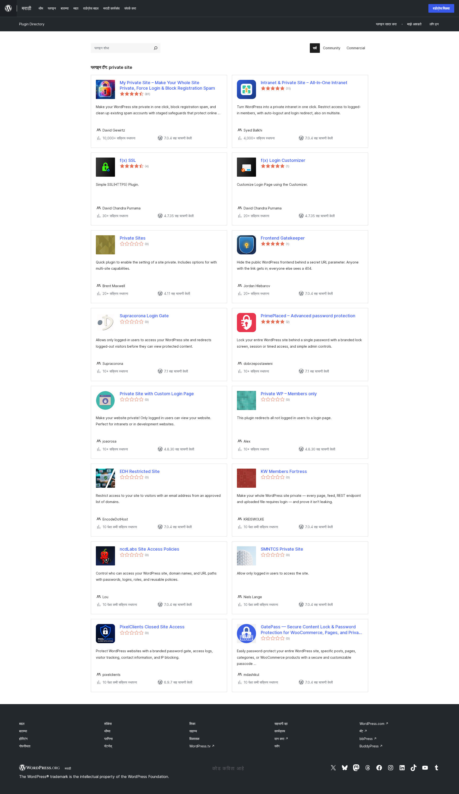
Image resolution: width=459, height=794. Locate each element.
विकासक (194, 739)
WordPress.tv (202, 746)
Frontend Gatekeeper (283, 238)
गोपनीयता (24, 746)
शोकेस (108, 724)
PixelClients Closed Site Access (152, 626)
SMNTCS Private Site (282, 549)
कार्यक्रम (279, 731)
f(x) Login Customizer (283, 160)
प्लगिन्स (108, 739)
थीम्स (107, 731)
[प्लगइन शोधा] (155, 48)
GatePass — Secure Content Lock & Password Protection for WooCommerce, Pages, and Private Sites (312, 629)
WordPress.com (374, 724)
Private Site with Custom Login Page (157, 393)
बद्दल (21, 724)
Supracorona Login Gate (144, 315)
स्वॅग (276, 746)
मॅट (363, 731)
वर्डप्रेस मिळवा (441, 8)
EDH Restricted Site (140, 471)
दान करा (281, 739)
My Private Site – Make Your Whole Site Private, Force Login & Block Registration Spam (167, 85)
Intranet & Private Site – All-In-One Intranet (304, 82)
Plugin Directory (31, 24)
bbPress (368, 739)
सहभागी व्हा (281, 724)
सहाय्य (193, 731)
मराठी (68, 768)
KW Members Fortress (284, 471)
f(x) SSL (128, 160)
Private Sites (133, 238)
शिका (192, 724)
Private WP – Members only (289, 393)
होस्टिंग (23, 739)
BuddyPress (371, 746)
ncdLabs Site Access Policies (149, 549)
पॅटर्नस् (108, 746)
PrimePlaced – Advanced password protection (308, 315)
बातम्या (23, 731)
